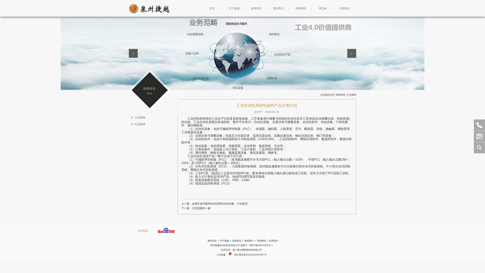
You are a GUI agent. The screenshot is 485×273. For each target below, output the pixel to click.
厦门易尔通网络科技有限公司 (247, 250)
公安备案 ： (222, 254)
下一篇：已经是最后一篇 (195, 208)
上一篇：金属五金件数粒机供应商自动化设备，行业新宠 (214, 203)
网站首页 (212, 240)
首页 (212, 8)
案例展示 (278, 8)
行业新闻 (140, 124)
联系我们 (345, 8)
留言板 (323, 8)
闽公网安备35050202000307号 (250, 254)
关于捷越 (234, 8)
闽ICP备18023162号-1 (261, 245)
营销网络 (300, 8)
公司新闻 (140, 117)
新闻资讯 (256, 8)
